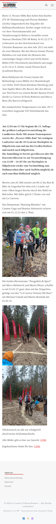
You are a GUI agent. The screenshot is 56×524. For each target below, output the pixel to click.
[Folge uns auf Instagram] (32, 518)
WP (18, 511)
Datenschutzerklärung (13, 478)
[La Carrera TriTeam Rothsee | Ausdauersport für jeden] (9, 4)
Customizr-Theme (45, 511)
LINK (43, 440)
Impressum (9, 482)
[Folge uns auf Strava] (28, 518)
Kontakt (8, 486)
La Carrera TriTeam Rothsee (25, 503)
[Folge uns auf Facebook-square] (24, 518)
